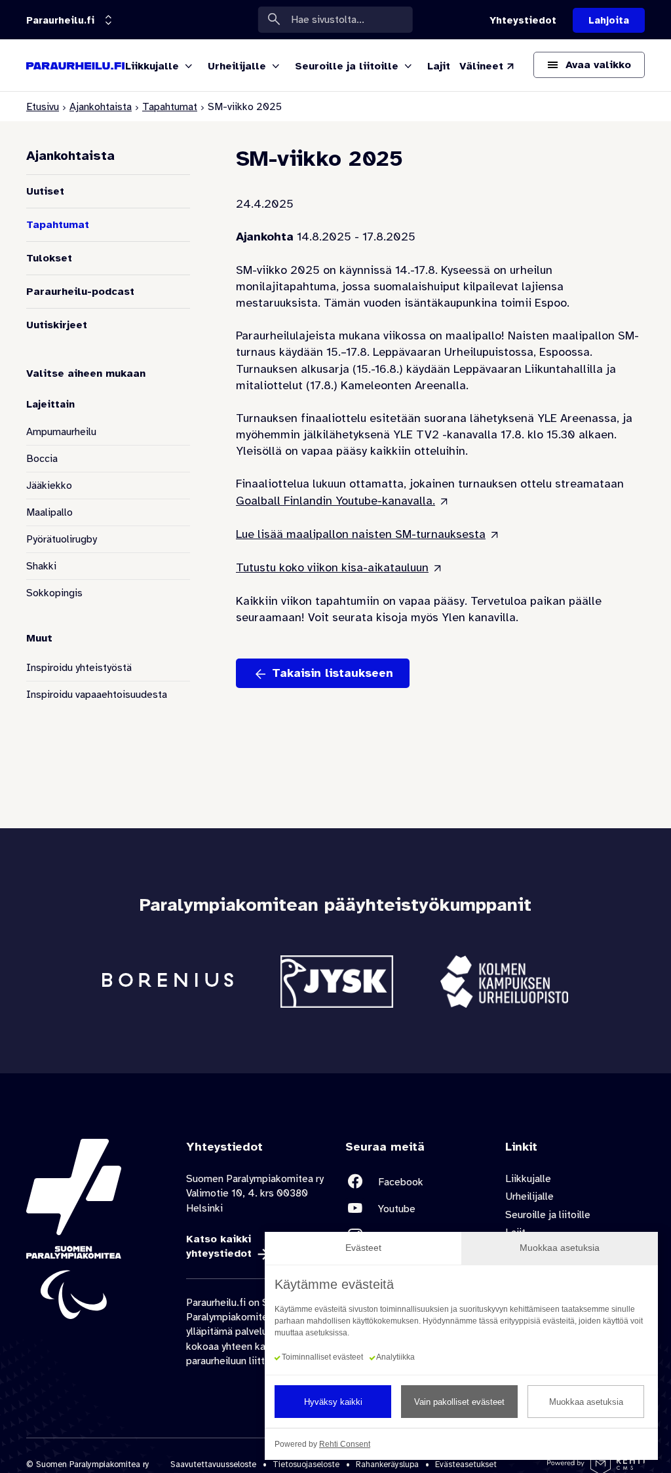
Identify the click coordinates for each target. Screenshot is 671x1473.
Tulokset (49, 258)
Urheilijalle (529, 1196)
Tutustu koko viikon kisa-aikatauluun (332, 567)
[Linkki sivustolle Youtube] (415, 1208)
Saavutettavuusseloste (213, 1464)
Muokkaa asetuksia (586, 1402)
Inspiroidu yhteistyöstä (79, 667)
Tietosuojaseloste (306, 1464)
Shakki (41, 566)
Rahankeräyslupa (387, 1464)
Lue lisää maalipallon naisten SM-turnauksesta (361, 534)
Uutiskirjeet (56, 325)
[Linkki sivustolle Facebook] (415, 1182)
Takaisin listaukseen (332, 673)
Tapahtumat (169, 106)
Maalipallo (49, 512)
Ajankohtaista (100, 106)
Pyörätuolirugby (61, 539)
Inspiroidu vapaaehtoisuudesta (96, 694)
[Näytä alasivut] (189, 67)
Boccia (42, 458)
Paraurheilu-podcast (80, 291)
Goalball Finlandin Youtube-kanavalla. (335, 500)
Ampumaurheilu (61, 431)
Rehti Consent (344, 1444)
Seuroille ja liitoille (547, 1214)
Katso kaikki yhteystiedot (219, 1246)
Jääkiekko (49, 485)
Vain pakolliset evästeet (459, 1402)
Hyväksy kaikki (333, 1402)
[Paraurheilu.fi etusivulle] (75, 65)
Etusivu (42, 106)
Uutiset (45, 191)
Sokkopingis (54, 593)
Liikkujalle (528, 1178)
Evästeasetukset (466, 1464)
